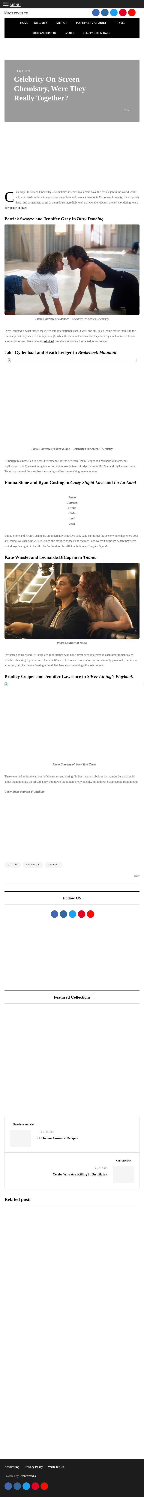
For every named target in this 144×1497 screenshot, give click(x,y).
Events (69, 33)
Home (24, 23)
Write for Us (56, 1467)
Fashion (62, 23)
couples (54, 865)
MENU (15, 5)
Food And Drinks (44, 33)
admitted (49, 341)
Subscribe (96, 1455)
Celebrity (41, 23)
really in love (18, 207)
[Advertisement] (72, 156)
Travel (120, 23)
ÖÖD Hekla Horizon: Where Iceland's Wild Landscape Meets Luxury (79, 1035)
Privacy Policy (34, 1467)
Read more (64, 1271)
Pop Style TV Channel (91, 23)
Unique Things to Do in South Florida (56, 1077)
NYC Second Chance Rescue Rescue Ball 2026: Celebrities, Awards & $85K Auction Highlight (92, 1303)
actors (12, 865)
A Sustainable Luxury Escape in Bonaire (58, 1056)
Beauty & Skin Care (97, 33)
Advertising (11, 1467)
